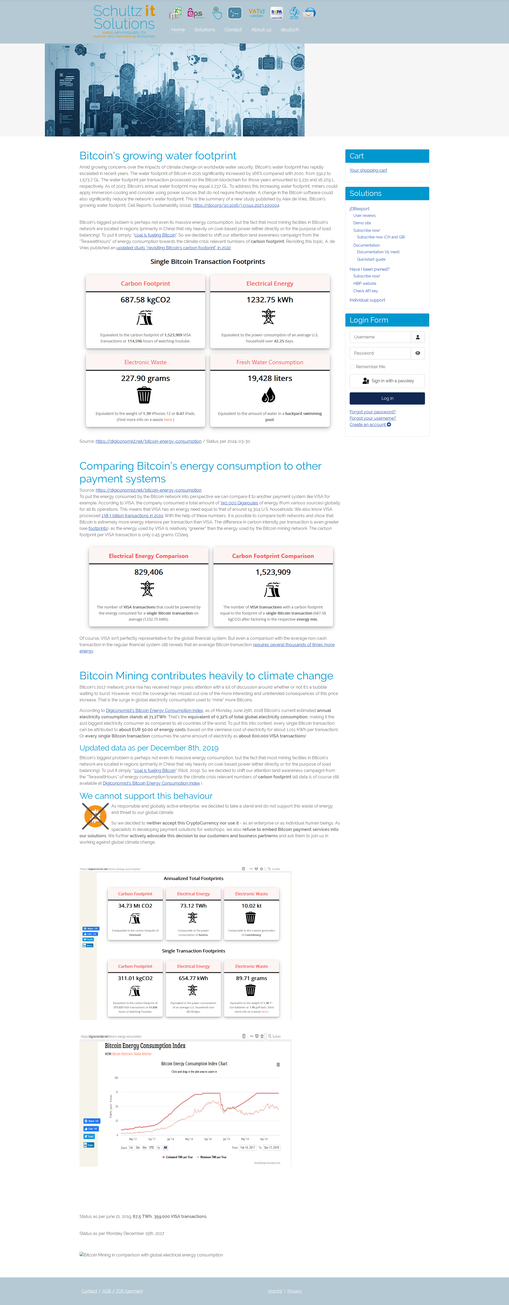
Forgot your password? (373, 411)
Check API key (365, 291)
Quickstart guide (371, 259)
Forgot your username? (373, 418)
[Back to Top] (500, 1295)
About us (261, 29)
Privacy (294, 1291)
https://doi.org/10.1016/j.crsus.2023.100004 (236, 205)
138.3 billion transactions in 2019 (132, 515)
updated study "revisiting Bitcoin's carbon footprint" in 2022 (173, 247)
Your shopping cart (368, 170)
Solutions (204, 29)
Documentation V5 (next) (378, 252)
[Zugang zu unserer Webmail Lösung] (308, 12)
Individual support (367, 300)
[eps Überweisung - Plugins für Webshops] (196, 12)
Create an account (368, 424)
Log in (387, 398)
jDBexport (359, 208)
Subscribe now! (366, 230)
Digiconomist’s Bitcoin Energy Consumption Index (154, 710)
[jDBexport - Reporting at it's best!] (175, 12)
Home (178, 29)
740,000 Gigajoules (239, 502)
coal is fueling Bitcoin (154, 235)
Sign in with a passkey (392, 380)
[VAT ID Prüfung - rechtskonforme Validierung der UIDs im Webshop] (256, 12)
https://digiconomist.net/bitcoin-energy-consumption (148, 441)
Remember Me (370, 366)
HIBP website (364, 283)
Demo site (362, 223)
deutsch (290, 29)
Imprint (275, 1291)
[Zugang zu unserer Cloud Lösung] (293, 12)
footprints (98, 528)
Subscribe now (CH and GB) (381, 237)
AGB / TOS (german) (122, 1291)
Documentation (366, 245)
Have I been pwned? (370, 269)
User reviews (364, 215)
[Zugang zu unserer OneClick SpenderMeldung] (215, 12)
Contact (233, 29)
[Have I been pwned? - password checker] (234, 12)
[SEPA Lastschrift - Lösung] (277, 12)
